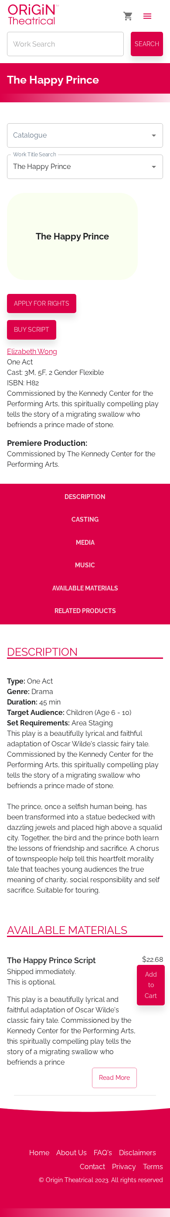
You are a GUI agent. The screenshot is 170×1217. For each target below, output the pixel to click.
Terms (153, 1167)
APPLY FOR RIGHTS (41, 303)
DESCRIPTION (85, 496)
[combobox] (78, 135)
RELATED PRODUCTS (85, 610)
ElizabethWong (32, 351)
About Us (71, 1153)
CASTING (85, 519)
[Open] (154, 135)
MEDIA (85, 542)
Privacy (124, 1167)
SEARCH (147, 43)
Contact (92, 1167)
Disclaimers (137, 1153)
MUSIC (85, 565)
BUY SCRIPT (31, 329)
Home (39, 1153)
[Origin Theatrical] (33, 15)
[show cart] (128, 16)
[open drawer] (147, 16)
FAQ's (103, 1153)
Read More (114, 1077)
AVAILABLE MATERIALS (85, 588)
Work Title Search (34, 154)
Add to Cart (151, 985)
